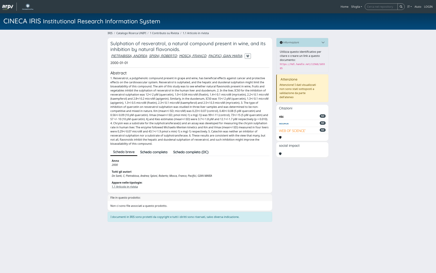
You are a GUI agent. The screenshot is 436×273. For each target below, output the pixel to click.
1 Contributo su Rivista (164, 33)
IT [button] (408, 7)
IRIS (110, 33)
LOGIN (428, 7)
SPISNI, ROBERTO (163, 56)
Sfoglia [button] (355, 7)
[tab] (214, 152)
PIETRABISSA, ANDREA (129, 56)
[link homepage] (9, 7)
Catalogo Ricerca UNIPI (131, 33)
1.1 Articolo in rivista (196, 33)
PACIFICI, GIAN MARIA (225, 56)
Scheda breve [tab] (124, 152)
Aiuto (418, 7)
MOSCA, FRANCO (192, 56)
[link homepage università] (27, 7)
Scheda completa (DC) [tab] (190, 152)
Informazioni (291, 42)
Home (344, 7)
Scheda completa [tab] (153, 152)
